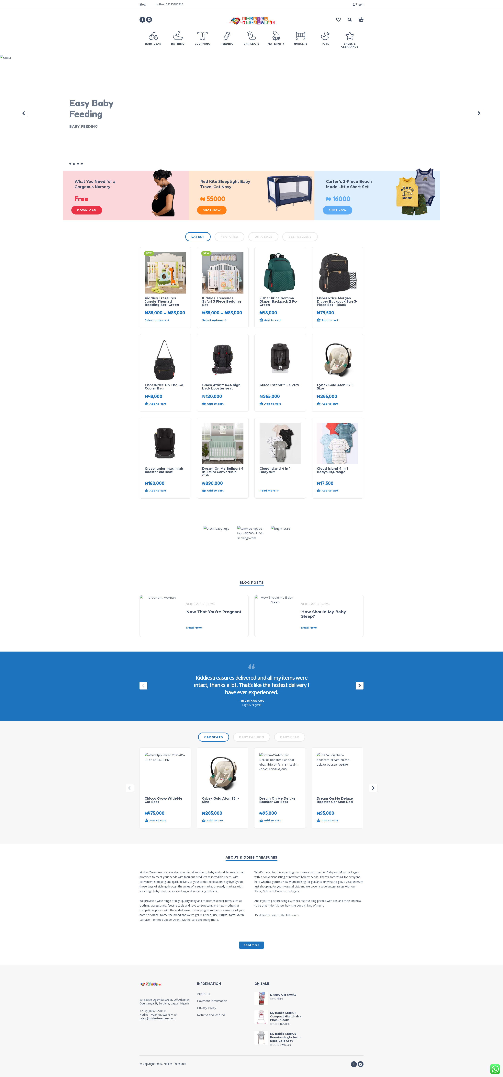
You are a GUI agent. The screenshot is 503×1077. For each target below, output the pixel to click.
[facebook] (142, 20)
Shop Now (212, 210)
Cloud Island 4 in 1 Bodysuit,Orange (332, 470)
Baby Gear (289, 737)
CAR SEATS (213, 737)
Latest (198, 236)
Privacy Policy (206, 1008)
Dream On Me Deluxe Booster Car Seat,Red (335, 800)
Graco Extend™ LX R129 (279, 385)
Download (86, 210)
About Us (203, 994)
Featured (229, 236)
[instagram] (149, 20)
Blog (143, 4)
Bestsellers (300, 236)
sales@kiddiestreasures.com (157, 1018)
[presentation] (24, 113)
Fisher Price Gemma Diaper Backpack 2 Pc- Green (278, 301)
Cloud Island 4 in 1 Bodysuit (275, 470)
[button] (350, 20)
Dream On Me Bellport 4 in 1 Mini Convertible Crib (222, 472)
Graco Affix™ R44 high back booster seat (221, 386)
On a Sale (263, 236)
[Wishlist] (338, 20)
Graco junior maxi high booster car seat (164, 470)
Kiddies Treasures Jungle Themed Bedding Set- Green (162, 301)
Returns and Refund (211, 1015)
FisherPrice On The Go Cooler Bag (164, 386)
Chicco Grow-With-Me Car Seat (163, 800)
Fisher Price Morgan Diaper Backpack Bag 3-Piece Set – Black (337, 301)
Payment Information (212, 1001)
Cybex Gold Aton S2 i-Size (335, 386)
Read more (251, 945)
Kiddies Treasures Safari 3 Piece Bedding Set (221, 301)
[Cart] (361, 19)
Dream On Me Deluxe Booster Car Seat (277, 800)
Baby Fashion (251, 737)
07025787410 (174, 4)
